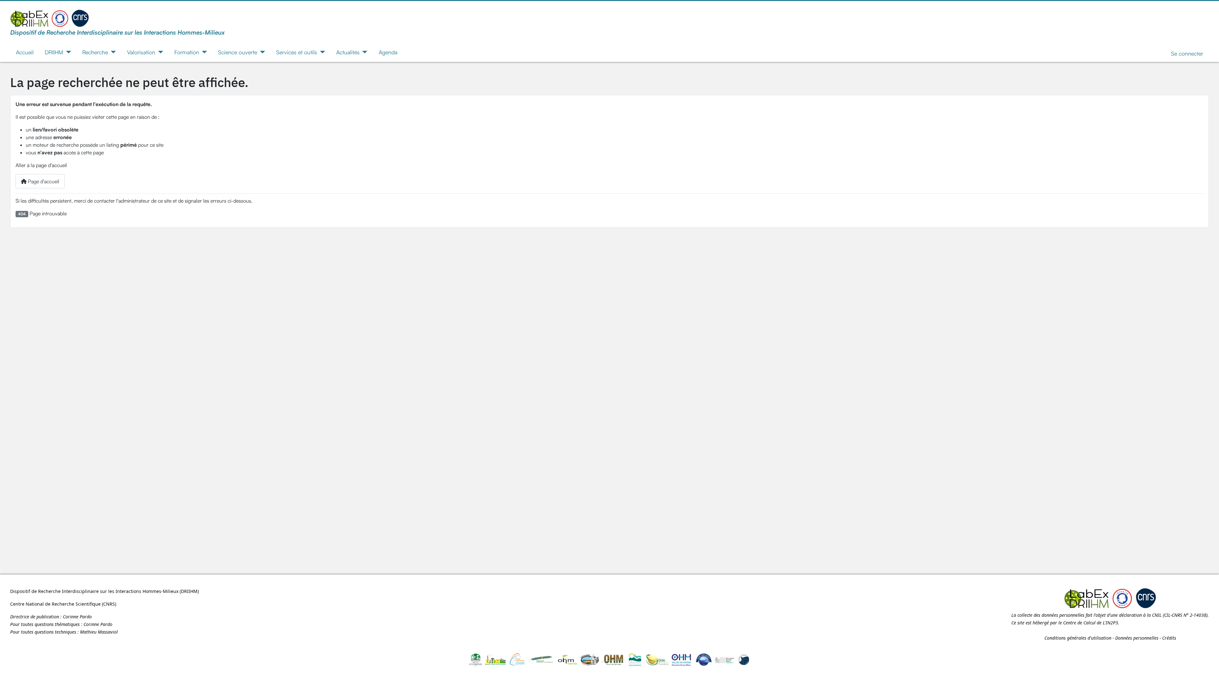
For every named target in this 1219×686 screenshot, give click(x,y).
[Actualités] (364, 52)
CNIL (1157, 615)
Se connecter (1187, 53)
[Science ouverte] (261, 52)
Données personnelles (1136, 638)
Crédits (1169, 638)
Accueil (25, 52)
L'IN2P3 (1110, 623)
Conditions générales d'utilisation (1077, 638)
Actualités (348, 52)
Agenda (388, 52)
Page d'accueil (43, 181)
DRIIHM (54, 52)
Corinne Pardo (77, 617)
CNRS (109, 604)
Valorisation (141, 52)
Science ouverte (237, 52)
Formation (186, 52)
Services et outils (296, 52)
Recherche (95, 52)
